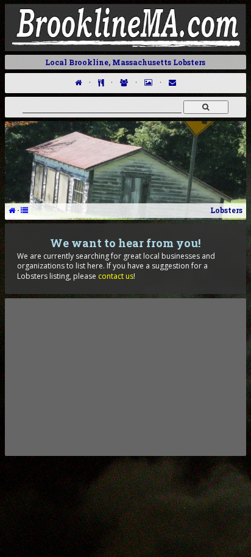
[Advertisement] (125, 377)
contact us (115, 276)
